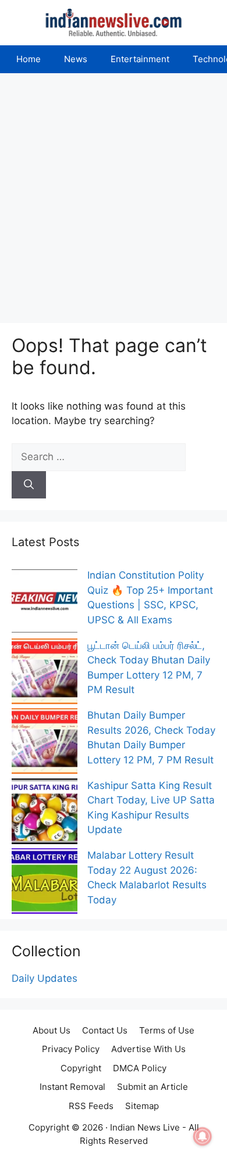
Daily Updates (44, 978)
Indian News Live (145, 1127)
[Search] (29, 485)
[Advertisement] (113, 192)
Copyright (81, 1068)
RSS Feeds (91, 1105)
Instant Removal (72, 1086)
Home (28, 58)
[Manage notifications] (202, 1136)
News (75, 58)
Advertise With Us (148, 1048)
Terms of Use (166, 1030)
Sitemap (142, 1105)
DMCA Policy (139, 1068)
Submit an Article (152, 1086)
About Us (51, 1030)
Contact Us (104, 1030)
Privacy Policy (71, 1048)
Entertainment (140, 58)
